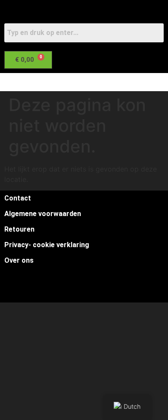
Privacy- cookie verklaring (46, 245)
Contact (17, 198)
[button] (79, 82)
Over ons (19, 260)
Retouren (19, 229)
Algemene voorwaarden (42, 214)
